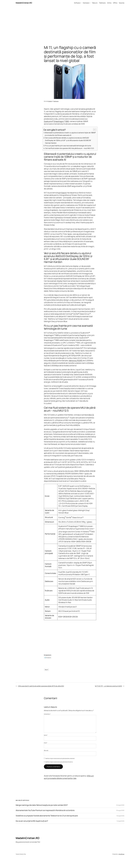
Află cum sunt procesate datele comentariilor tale (69, 777)
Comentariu (47, 714)
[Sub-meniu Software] (80, 2)
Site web (46, 750)
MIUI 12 (91, 415)
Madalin (50, 101)
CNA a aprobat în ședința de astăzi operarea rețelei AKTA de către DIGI (41, 686)
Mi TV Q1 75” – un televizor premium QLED (108, 686)
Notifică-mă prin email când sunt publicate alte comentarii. (60, 758)
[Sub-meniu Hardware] (89, 2)
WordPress (121, 854)
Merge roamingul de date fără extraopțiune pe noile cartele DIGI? (42, 805)
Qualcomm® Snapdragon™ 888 (56, 121)
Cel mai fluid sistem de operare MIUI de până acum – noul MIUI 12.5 (69, 148)
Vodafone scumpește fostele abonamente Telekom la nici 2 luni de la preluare (47, 816)
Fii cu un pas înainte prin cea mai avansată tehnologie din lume (68, 146)
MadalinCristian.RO (24, 3)
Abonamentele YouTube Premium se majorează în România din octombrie (45, 810)
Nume (46, 735)
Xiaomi (63, 192)
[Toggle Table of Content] (94, 129)
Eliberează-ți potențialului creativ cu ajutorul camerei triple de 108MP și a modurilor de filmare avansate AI (70, 134)
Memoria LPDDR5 (76, 360)
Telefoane (55, 101)
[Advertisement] (70, 22)
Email (45, 743)
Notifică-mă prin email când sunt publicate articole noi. (59, 762)
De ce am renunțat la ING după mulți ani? (32, 821)
